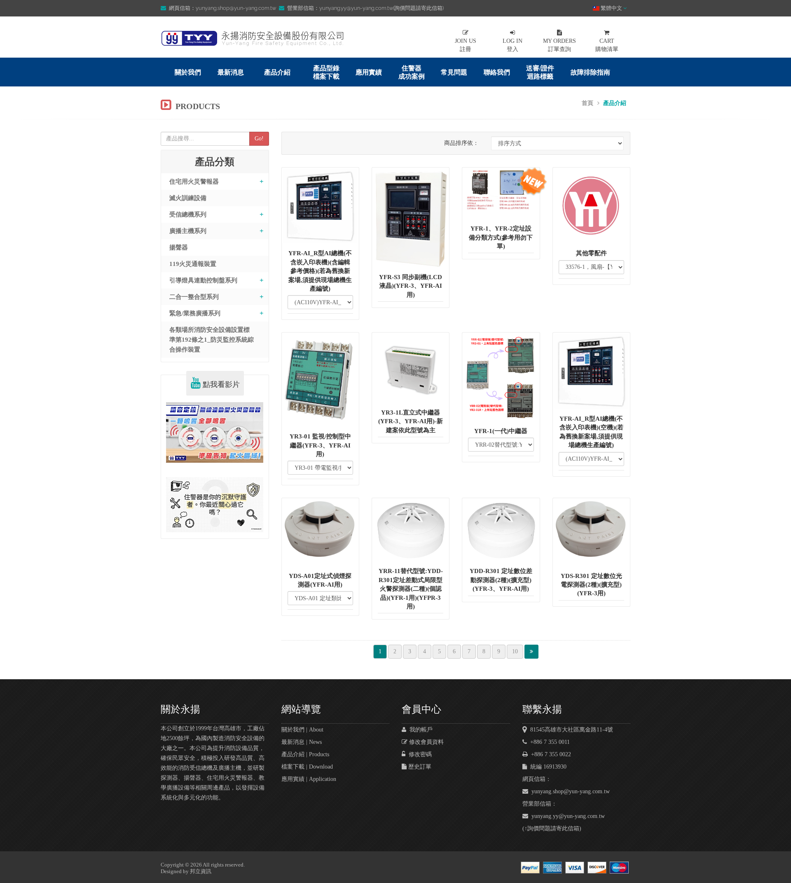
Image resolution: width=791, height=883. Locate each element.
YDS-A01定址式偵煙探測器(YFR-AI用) (320, 580)
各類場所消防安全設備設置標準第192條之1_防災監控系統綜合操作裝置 (211, 339)
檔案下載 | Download (307, 767)
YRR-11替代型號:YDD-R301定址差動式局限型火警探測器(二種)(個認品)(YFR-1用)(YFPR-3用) (411, 589)
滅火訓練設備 (187, 198)
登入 (512, 45)
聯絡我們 (497, 72)
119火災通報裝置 (192, 264)
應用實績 (369, 72)
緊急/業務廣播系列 (194, 313)
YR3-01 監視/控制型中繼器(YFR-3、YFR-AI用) (320, 445)
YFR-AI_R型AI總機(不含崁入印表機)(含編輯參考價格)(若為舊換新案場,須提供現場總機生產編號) (320, 271)
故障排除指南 (590, 72)
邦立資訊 (200, 871)
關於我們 (188, 72)
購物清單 (606, 45)
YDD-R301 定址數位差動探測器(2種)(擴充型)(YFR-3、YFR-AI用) (501, 580)
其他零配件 (591, 253)
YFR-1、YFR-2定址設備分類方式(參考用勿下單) (501, 237)
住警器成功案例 (411, 72)
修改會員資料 (425, 742)
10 (515, 651)
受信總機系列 (187, 214)
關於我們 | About (302, 730)
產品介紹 (277, 72)
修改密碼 (418, 754)
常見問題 (454, 72)
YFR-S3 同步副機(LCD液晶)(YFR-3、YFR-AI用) (410, 286)
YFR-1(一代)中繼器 (500, 431)
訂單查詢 (559, 45)
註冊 (465, 45)
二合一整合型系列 (194, 297)
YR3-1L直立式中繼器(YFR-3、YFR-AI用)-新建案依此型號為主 (410, 421)
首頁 (587, 103)
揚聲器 (178, 247)
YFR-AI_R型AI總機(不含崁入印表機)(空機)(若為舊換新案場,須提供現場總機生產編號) (591, 431)
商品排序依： (461, 143)
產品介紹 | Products (305, 754)
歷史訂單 (419, 767)
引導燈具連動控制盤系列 (203, 280)
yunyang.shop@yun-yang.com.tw (569, 791)
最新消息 (231, 72)
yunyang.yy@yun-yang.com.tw (566, 816)
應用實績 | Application (308, 779)
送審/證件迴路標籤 (540, 72)
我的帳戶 (419, 730)
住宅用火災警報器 (194, 181)
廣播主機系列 (187, 231)
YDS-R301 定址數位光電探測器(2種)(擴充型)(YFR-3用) (591, 585)
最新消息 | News (301, 742)
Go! (259, 138)
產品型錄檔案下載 (326, 72)
